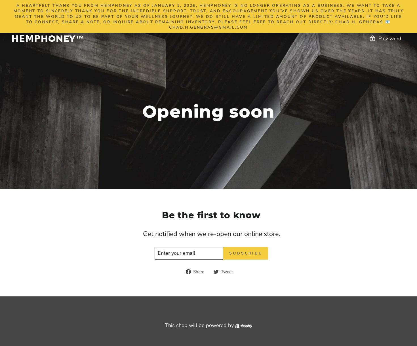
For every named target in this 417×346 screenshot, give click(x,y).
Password (389, 38)
